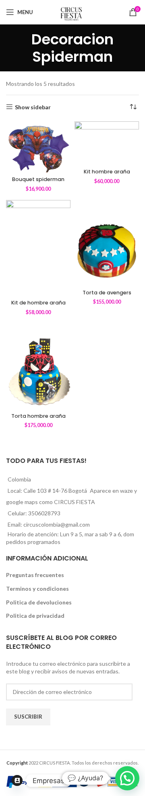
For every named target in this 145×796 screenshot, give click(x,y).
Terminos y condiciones (37, 588)
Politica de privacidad (35, 615)
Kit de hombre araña (38, 302)
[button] (127, 778)
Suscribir (28, 716)
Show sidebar (33, 107)
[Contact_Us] (17, 780)
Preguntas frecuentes (35, 574)
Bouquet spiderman (38, 179)
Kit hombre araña (107, 171)
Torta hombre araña (38, 416)
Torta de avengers (107, 292)
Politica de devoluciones (39, 602)
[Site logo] (72, 11)
